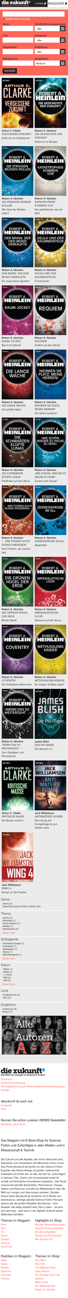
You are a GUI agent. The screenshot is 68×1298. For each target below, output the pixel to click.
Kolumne (6, 1271)
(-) (4, 974)
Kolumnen (6, 1246)
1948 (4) (7, 977)
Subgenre (40, 35)
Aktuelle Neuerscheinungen (50, 1224)
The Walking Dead (45, 1267)
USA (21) (7, 997)
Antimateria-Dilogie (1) (13, 943)
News (4, 1260)
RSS (3, 1109)
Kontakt (5, 1090)
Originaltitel (10, 47)
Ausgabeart (41, 58)
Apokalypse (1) (10, 948)
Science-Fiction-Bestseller (49, 1228)
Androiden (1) (9, 920)
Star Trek (40, 1263)
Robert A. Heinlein (45, 1289)
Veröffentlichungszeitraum (50, 24)
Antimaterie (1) (10, 946)
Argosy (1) (7, 951)
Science (5, 1243)
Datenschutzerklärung (13, 1082)
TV (2, 1232)
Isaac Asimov (42, 1271)
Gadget (5, 1239)
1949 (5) (7, 980)
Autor (6, 24)
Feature (5, 1278)
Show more (9, 932)
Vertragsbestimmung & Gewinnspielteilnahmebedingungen (33, 1086)
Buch (3, 1224)
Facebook (6, 1105)
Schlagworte (10, 58)
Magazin (56, 3)
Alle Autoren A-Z (44, 1239)
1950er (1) (8, 971)
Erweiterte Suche (17, 19)
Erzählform (41, 47)
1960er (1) (8, 968)
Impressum (7, 1079)
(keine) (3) (7, 903)
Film (3, 1228)
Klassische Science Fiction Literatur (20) (22, 906)
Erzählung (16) (10, 1008)
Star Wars (40, 1260)
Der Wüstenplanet (45, 1286)
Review (5, 1267)
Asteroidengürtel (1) (12, 954)
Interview (6, 1275)
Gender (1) (8, 925)
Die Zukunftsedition (45, 1232)
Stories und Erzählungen (48, 1235)
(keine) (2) (7, 917)
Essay (4, 1263)
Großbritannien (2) (11, 994)
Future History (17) (11, 923)
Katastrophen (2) (10, 928)
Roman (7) (8, 1011)
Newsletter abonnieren (13, 1124)
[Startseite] (16, 4)
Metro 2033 (41, 1282)
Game (4, 1235)
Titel (5, 35)
